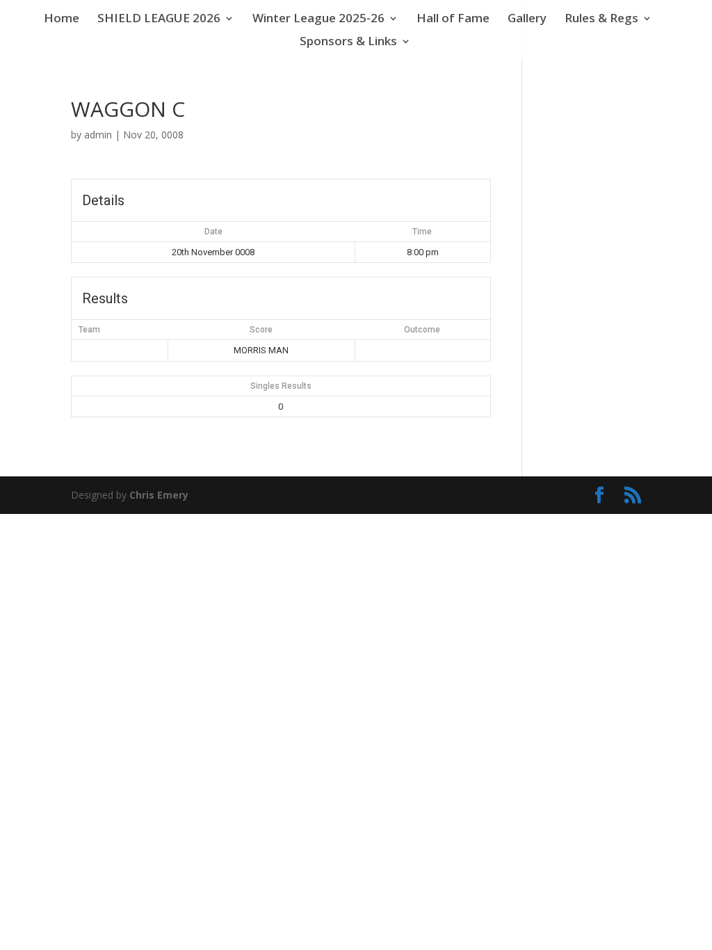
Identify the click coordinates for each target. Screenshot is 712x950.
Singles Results (281, 386)
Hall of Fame (453, 19)
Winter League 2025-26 (318, 19)
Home (61, 19)
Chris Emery (158, 494)
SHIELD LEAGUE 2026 (158, 19)
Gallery (527, 19)
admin (98, 134)
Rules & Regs (601, 19)
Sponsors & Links (348, 42)
